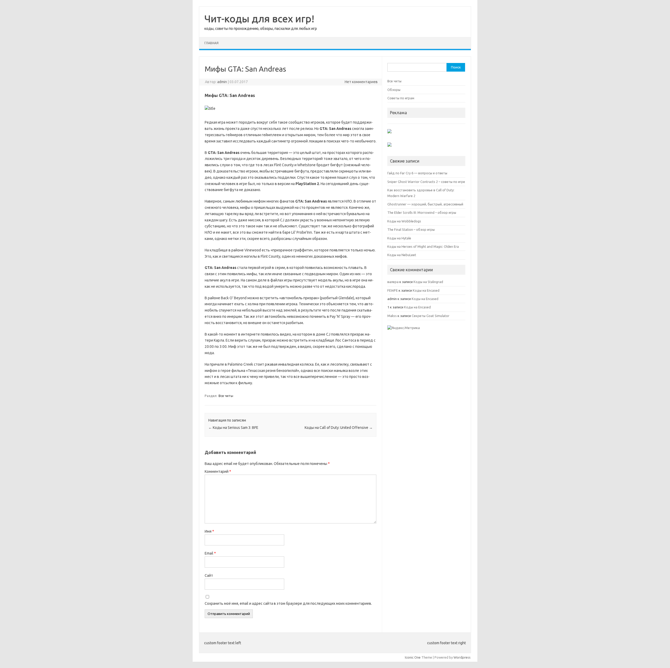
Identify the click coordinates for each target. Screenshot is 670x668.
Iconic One (413, 657)
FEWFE (392, 290)
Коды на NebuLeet (401, 255)
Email (210, 553)
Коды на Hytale (399, 238)
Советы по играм (400, 98)
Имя (209, 531)
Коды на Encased (426, 290)
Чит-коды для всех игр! (259, 18)
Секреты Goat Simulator (430, 316)
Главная (211, 43)
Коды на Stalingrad (428, 282)
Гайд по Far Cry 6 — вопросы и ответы (417, 173)
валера (393, 282)
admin (222, 82)
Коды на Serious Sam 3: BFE (233, 427)
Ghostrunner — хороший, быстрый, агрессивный (425, 204)
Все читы (226, 396)
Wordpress (462, 657)
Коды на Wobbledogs (404, 221)
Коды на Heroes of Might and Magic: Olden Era (423, 246)
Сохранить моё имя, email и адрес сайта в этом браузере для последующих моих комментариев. (288, 603)
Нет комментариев (361, 82)
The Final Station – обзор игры (411, 229)
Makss (392, 316)
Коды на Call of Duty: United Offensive (339, 427)
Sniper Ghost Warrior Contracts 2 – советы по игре (426, 181)
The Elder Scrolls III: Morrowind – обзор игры (421, 212)
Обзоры (393, 89)
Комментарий (218, 471)
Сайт (209, 575)
